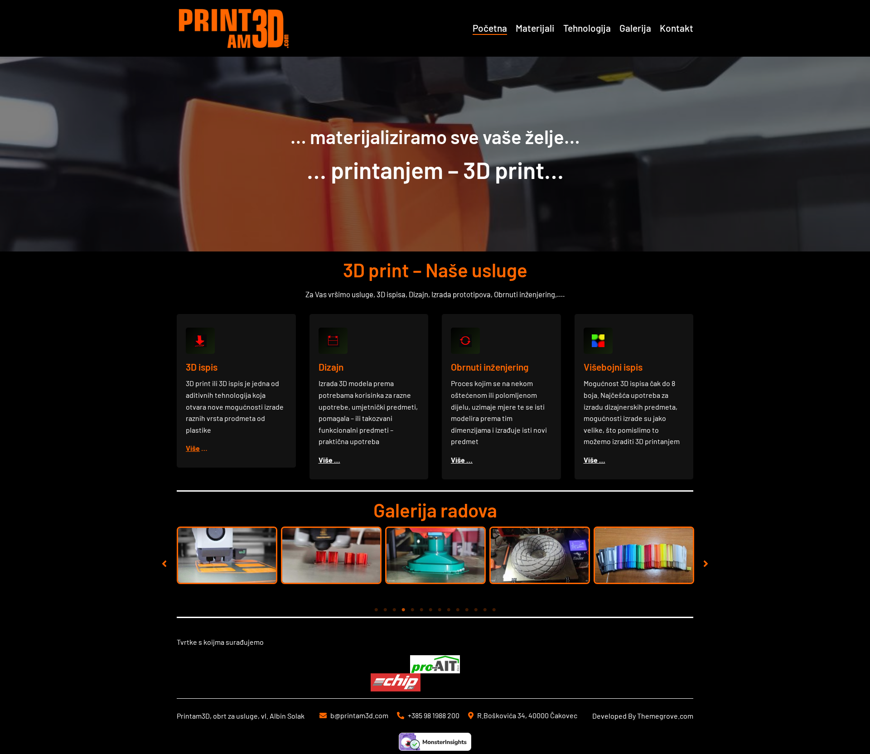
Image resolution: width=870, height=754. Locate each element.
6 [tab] (421, 609)
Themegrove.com (665, 715)
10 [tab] (457, 609)
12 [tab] (475, 609)
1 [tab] (376, 609)
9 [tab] (448, 609)
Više (193, 448)
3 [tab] (394, 609)
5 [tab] (412, 609)
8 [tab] (439, 609)
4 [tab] (403, 609)
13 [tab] (484, 609)
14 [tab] (493, 609)
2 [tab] (385, 609)
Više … (329, 459)
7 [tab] (430, 609)
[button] (164, 563)
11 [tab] (466, 609)
